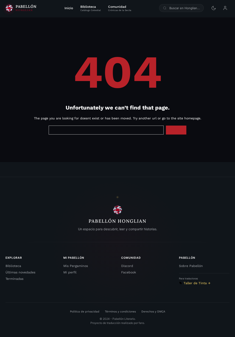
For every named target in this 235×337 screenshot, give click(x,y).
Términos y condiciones (120, 311)
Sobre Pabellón (191, 266)
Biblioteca (13, 266)
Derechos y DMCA (153, 311)
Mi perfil (69, 272)
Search (176, 130)
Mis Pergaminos (75, 266)
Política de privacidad (84, 311)
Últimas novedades (20, 272)
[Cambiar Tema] (213, 8)
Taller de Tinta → (197, 283)
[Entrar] (225, 8)
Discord (127, 266)
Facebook (128, 272)
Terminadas (14, 279)
